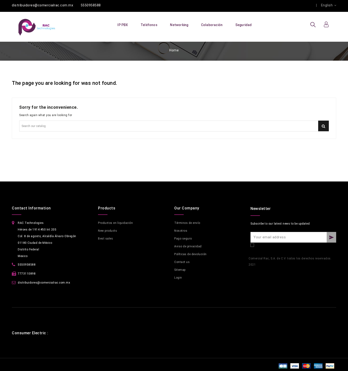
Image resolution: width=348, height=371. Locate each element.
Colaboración (212, 25)
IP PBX (122, 25)
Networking (179, 25)
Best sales (105, 238)
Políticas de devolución (190, 254)
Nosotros (180, 230)
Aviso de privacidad (188, 246)
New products (107, 230)
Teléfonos (149, 25)
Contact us (182, 262)
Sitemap (180, 269)
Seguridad (243, 25)
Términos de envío (187, 223)
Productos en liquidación (115, 223)
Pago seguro (183, 238)
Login (178, 277)
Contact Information (31, 208)
